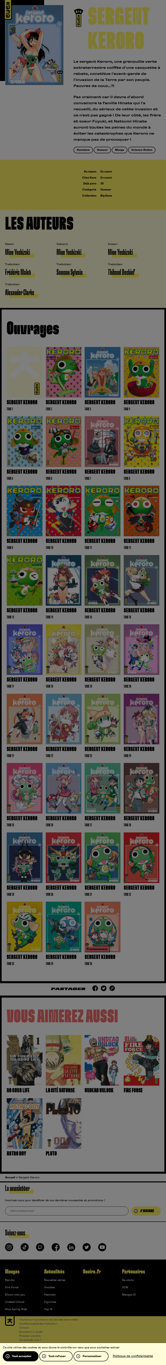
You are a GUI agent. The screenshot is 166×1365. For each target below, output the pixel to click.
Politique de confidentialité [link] (133, 1356)
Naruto (10, 1280)
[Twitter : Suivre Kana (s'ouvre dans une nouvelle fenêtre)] (87, 1249)
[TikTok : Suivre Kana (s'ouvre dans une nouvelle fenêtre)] (25, 1249)
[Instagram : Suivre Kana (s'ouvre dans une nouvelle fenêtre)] (9, 1249)
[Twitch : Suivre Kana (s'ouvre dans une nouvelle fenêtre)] (40, 1249)
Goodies (49, 1287)
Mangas (12, 1272)
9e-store (128, 1280)
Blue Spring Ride (16, 1309)
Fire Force (11, 1287)
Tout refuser (57, 1356)
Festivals (50, 1294)
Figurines (50, 1302)
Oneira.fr (92, 1272)
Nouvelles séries (54, 1280)
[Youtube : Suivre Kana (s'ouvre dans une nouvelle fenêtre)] (102, 1249)
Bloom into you (15, 1294)
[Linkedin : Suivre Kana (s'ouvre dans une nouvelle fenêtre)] (71, 1249)
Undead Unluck (14, 1302)
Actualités (54, 1272)
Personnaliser (92, 1356)
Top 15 (48, 1309)
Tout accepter (21, 1356)
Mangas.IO (129, 1294)
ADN (125, 1287)
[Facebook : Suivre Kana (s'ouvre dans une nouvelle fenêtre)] (56, 1249)
